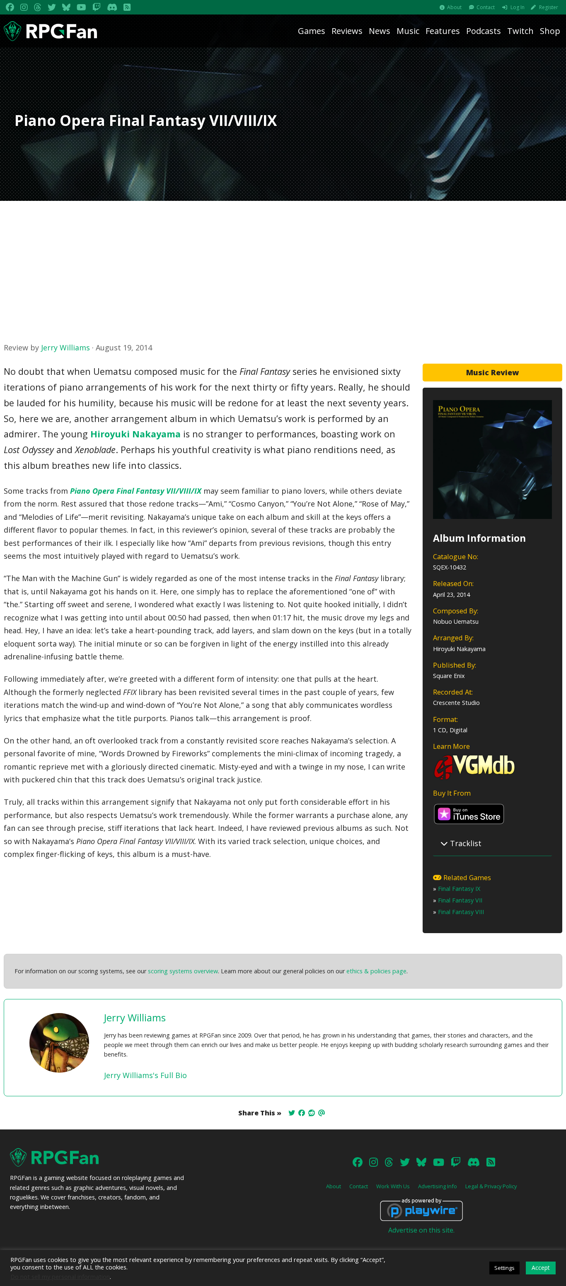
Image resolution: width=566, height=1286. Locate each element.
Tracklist (464, 843)
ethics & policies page (376, 971)
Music (408, 30)
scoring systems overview (183, 971)
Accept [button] (541, 1268)
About (454, 7)
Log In (517, 7)
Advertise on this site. (421, 1230)
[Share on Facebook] (301, 1112)
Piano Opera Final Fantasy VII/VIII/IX (135, 491)
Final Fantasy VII (460, 900)
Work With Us (393, 1186)
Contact (486, 7)
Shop (550, 30)
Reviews (347, 30)
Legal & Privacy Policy (491, 1186)
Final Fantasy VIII (461, 912)
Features (443, 30)
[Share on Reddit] (311, 1112)
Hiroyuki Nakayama (135, 434)
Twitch (520, 30)
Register (548, 7)
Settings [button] (504, 1268)
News (379, 30)
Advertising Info (437, 1186)
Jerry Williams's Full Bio (145, 1075)
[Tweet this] (291, 1112)
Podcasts (483, 30)
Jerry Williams (65, 347)
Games (311, 30)
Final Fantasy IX (459, 889)
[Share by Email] (321, 1112)
